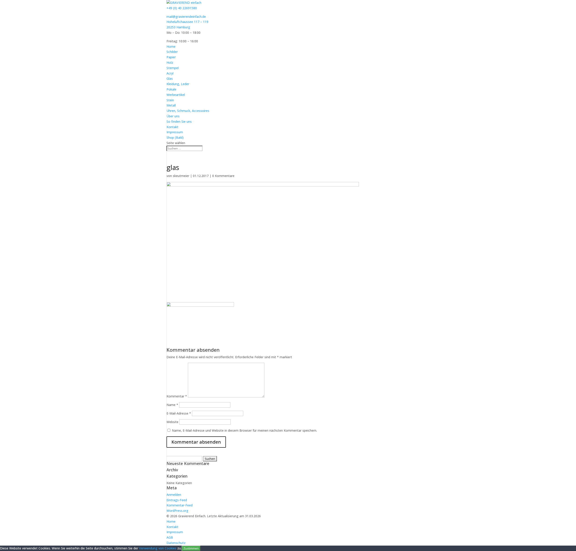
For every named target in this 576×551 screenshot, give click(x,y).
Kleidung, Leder (177, 84)
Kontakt (172, 127)
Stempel (172, 68)
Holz (169, 62)
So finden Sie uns (179, 121)
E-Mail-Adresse (178, 413)
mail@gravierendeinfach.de (186, 16)
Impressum (174, 132)
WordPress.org (177, 510)
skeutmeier (181, 176)
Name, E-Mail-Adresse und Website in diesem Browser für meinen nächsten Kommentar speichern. (244, 430)
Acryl (169, 73)
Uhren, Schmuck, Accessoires (187, 111)
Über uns (173, 116)
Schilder (172, 52)
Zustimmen (191, 548)
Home (171, 46)
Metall (171, 105)
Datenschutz (176, 543)
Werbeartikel (175, 95)
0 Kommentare (223, 176)
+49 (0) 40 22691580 (181, 8)
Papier (171, 57)
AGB (169, 537)
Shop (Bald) (175, 137)
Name (172, 405)
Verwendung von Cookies (157, 548)
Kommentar (176, 396)
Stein (170, 100)
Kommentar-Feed (179, 505)
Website (172, 422)
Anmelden (173, 494)
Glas (169, 78)
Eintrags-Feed (176, 500)
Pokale (171, 89)
